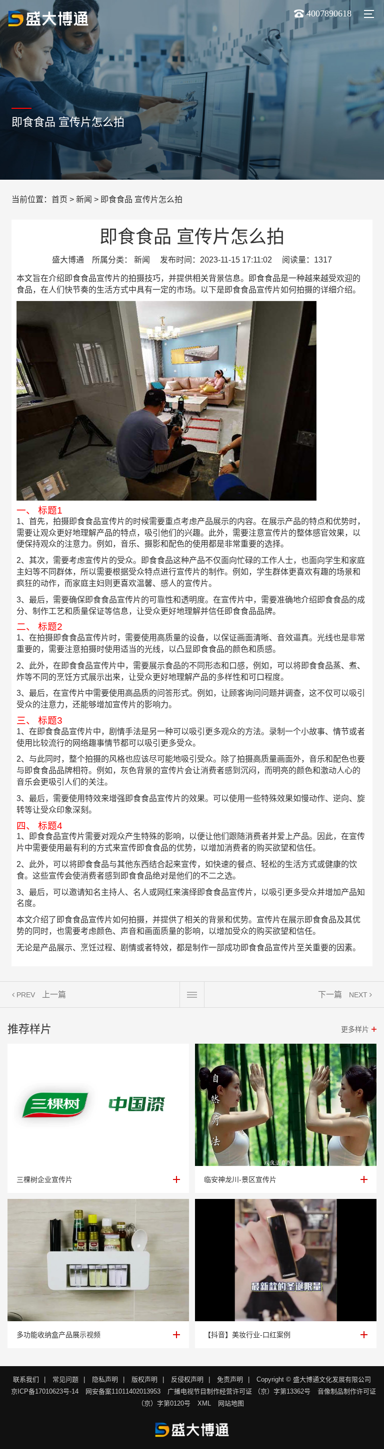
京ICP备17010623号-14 (44, 1391)
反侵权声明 (187, 1379)
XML (204, 1403)
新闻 (84, 199)
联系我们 (26, 1379)
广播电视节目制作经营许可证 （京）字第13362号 (239, 1391)
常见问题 (65, 1379)
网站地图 (231, 1403)
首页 (60, 199)
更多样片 (355, 1029)
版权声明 (145, 1379)
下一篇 (330, 994)
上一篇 (54, 994)
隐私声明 (105, 1379)
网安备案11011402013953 (123, 1391)
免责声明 (230, 1379)
